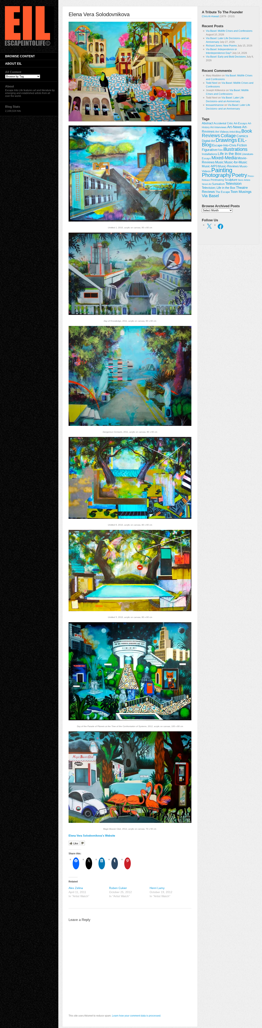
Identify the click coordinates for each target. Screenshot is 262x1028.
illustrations (235, 149)
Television (233, 184)
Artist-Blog (235, 131)
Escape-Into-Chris (224, 145)
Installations (209, 154)
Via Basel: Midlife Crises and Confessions (229, 30)
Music (219, 162)
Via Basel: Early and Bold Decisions (226, 56)
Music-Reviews (228, 166)
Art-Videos (222, 131)
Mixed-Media (224, 157)
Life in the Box (229, 154)
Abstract (207, 123)
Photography (216, 175)
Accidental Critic (223, 123)
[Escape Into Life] (29, 44)
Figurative (209, 150)
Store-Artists (244, 180)
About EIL (13, 63)
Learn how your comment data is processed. (136, 1015)
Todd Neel (211, 82)
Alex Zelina (76, 888)
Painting (221, 170)
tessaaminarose (215, 105)
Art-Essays (240, 123)
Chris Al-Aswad (210, 16)
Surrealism (218, 183)
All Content (13, 72)
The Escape (223, 192)
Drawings (226, 140)
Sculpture (231, 179)
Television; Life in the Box (218, 187)
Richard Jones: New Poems (221, 45)
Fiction (242, 145)
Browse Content (20, 56)
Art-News (234, 127)
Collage (228, 135)
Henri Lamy (157, 888)
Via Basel (210, 195)
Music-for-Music (235, 162)
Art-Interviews (218, 127)
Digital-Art (208, 140)
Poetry (239, 175)
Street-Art (206, 184)
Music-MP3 (209, 166)
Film (220, 150)
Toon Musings (241, 192)
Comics (242, 136)
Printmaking (217, 180)
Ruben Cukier (118, 888)
